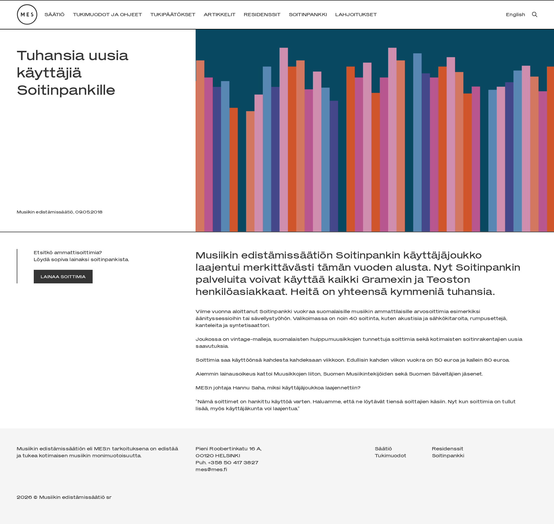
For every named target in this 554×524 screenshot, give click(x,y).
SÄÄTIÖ (54, 14)
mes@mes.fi (211, 469)
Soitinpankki (448, 455)
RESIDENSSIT (262, 14)
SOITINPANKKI (308, 14)
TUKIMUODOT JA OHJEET (107, 14)
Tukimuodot (390, 455)
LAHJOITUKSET (356, 14)
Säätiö (383, 448)
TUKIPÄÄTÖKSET (172, 14)
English (515, 14)
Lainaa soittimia (63, 276)
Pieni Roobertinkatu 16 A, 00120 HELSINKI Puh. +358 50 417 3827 (228, 455)
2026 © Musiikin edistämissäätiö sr (64, 497)
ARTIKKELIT (219, 14)
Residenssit (448, 448)
